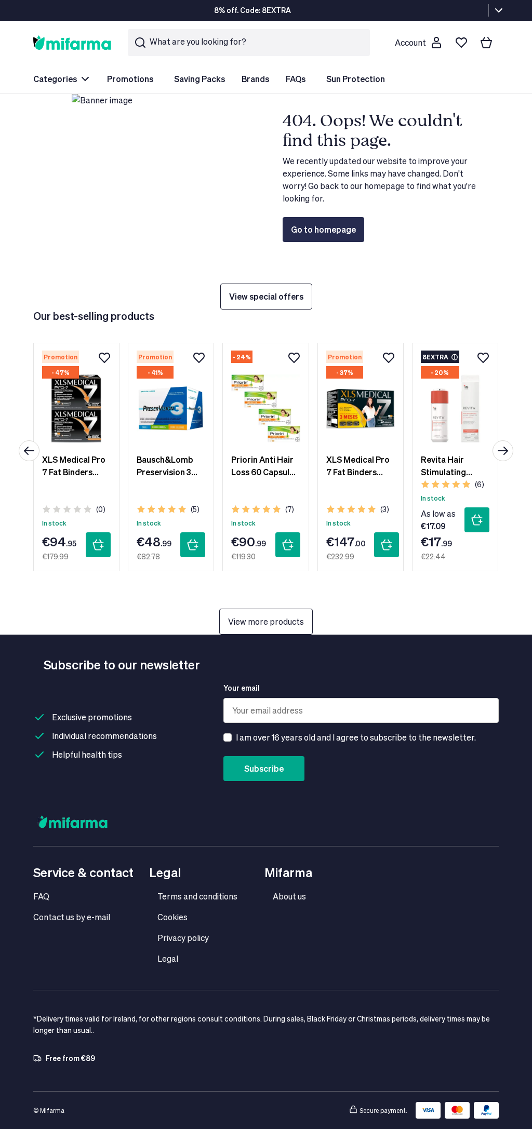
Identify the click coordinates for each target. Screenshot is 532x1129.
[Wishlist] (461, 42)
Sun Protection (355, 79)
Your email (241, 687)
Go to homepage (323, 229)
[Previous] (29, 450)
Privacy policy (183, 938)
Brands (255, 79)
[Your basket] (486, 42)
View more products (266, 621)
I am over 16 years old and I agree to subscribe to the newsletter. (356, 737)
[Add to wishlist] (104, 358)
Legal (167, 958)
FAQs (295, 79)
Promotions (130, 79)
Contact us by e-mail (71, 917)
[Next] (503, 450)
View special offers (266, 296)
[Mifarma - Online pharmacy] (72, 42)
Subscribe (264, 768)
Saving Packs (199, 79)
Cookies (172, 917)
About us (289, 896)
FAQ (41, 896)
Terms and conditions (197, 896)
